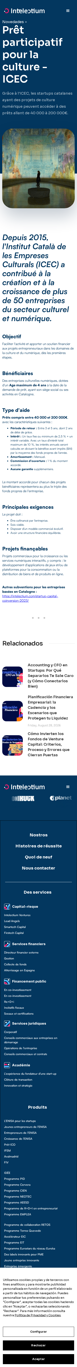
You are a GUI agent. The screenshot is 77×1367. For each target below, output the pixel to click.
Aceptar (38, 1359)
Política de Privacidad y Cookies (38, 1315)
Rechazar (38, 1345)
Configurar (38, 1331)
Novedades (13, 22)
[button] (68, 11)
